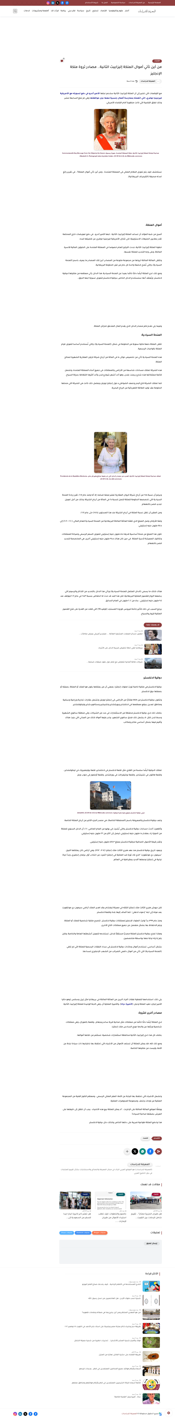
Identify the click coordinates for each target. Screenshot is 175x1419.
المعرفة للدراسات (148, 81)
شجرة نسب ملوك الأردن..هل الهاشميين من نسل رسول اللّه (114, 1299)
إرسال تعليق (151, 1244)
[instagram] (48, 3)
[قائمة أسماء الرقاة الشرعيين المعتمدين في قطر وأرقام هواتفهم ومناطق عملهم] (151, 1384)
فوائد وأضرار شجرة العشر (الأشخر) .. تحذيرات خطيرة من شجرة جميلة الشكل (107, 1341)
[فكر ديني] (34, 3)
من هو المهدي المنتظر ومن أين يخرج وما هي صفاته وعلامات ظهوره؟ (111, 1313)
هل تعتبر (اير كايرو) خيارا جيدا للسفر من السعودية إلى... (77, 1216)
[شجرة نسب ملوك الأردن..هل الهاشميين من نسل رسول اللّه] (151, 1300)
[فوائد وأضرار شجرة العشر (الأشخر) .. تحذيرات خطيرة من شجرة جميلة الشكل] (151, 1342)
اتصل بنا (105, 3)
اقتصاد (103, 11)
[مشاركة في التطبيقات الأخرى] (127, 1151)
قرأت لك (55, 11)
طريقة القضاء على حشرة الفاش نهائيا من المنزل (120, 1355)
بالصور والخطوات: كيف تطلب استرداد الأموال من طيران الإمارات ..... (112, 1218)
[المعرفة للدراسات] (148, 11)
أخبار (127, 11)
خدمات (27, 11)
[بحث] (15, 11)
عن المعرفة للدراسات (137, 3)
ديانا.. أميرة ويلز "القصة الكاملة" (127, 1397)
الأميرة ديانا (126, 1004)
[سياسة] (38, 3)
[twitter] (57, 3)
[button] (150, 1151)
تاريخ (88, 11)
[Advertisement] (87, 39)
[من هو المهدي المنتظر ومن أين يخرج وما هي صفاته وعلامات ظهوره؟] (151, 1314)
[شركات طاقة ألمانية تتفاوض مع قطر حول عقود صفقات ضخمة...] (153, 663)
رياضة (63, 11)
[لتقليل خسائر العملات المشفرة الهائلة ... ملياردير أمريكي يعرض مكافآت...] (153, 635)
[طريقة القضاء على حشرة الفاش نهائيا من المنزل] (151, 1356)
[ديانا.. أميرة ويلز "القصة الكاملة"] (151, 1398)
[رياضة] (29, 3)
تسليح (95, 11)
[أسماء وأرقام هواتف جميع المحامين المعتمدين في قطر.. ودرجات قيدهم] (151, 1370)
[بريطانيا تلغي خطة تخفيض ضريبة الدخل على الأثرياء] (153, 649)
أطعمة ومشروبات (40, 11)
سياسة (80, 11)
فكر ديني (71, 11)
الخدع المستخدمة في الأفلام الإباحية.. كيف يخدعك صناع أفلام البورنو (111, 1285)
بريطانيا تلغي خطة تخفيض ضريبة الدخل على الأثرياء (121, 648)
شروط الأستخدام (91, 3)
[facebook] (67, 3)
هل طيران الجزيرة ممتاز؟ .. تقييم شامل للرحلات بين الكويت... (146, 1216)
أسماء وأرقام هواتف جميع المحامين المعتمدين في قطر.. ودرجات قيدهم (110, 1369)
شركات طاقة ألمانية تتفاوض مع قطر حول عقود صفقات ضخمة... (114, 662)
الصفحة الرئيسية (154, 3)
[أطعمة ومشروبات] (19, 3)
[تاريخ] (43, 3)
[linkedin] (53, 3)
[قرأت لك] (24, 3)
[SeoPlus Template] (160, 1414)
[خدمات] (15, 3)
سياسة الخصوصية (118, 3)
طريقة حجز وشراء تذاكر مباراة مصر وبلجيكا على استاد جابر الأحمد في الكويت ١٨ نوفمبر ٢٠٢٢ (103, 1327)
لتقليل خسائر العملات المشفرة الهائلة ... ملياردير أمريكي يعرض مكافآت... (111, 634)
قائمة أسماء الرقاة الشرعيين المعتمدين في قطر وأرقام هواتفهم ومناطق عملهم (106, 1383)
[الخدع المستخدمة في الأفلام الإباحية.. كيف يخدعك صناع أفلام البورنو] (151, 1286)
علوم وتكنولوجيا (116, 11)
